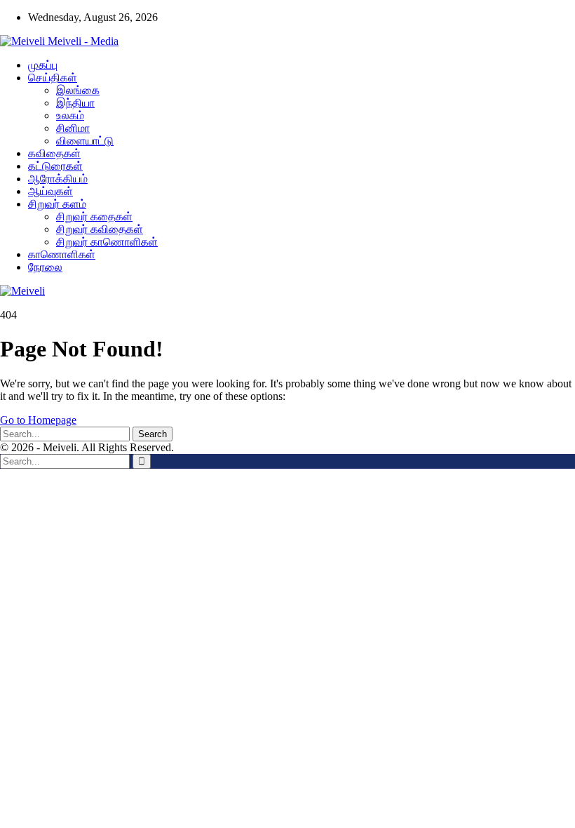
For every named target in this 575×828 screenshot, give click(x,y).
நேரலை (45, 267)
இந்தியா (75, 103)
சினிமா (73, 128)
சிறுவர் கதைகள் (94, 216)
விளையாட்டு (85, 141)
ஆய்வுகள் (50, 191)
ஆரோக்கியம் (58, 179)
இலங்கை (78, 90)
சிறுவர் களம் (57, 204)
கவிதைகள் (54, 153)
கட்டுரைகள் (55, 166)
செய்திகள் (52, 78)
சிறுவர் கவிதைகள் (99, 229)
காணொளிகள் (61, 254)
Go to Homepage (38, 420)
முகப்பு (43, 65)
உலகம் (70, 115)
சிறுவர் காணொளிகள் (107, 242)
